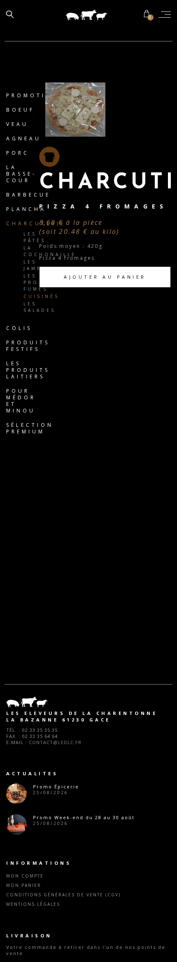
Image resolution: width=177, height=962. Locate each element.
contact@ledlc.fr (55, 742)
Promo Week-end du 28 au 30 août (84, 817)
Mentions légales (33, 904)
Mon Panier (23, 885)
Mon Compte (25, 876)
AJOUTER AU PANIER (105, 277)
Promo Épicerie (56, 786)
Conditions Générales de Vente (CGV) (63, 895)
